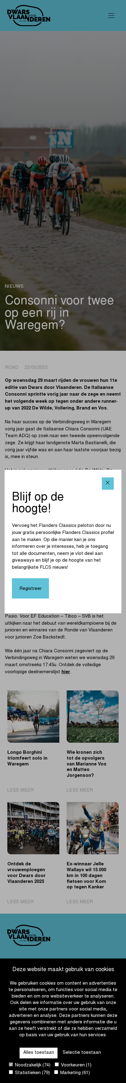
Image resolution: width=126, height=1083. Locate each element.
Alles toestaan (38, 1052)
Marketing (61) (74, 1073)
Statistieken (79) (32, 1073)
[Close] (108, 483)
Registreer (30, 589)
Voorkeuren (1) (75, 1065)
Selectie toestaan (82, 1052)
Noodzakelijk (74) (32, 1065)
